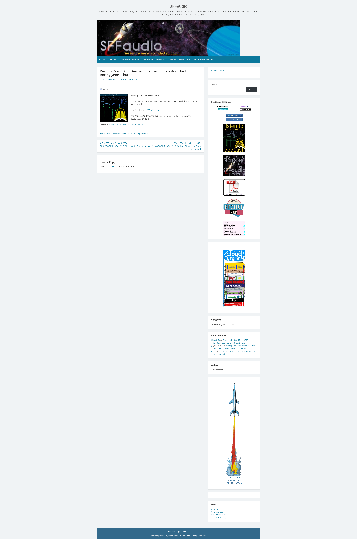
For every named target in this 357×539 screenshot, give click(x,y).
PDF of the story (154, 110)
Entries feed (218, 512)
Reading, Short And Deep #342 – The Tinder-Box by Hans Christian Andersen (234, 347)
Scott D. (216, 340)
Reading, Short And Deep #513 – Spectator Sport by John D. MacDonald (231, 341)
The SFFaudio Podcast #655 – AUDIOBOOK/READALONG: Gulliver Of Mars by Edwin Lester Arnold (176, 146)
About (101, 59)
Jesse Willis (135, 79)
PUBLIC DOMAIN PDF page (179, 59)
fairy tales (117, 133)
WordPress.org (219, 517)
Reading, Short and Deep (153, 59)
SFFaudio (178, 6)
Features (112, 59)
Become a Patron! (135, 124)
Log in (215, 509)
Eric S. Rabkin (107, 133)
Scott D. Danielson (117, 124)
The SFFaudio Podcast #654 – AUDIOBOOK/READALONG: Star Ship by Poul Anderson (125, 144)
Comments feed (220, 514)
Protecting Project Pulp (203, 59)
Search (214, 84)
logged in (114, 166)
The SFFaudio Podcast (130, 59)
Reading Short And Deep (143, 133)
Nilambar (201, 535)
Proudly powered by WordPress (164, 535)
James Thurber (127, 133)
